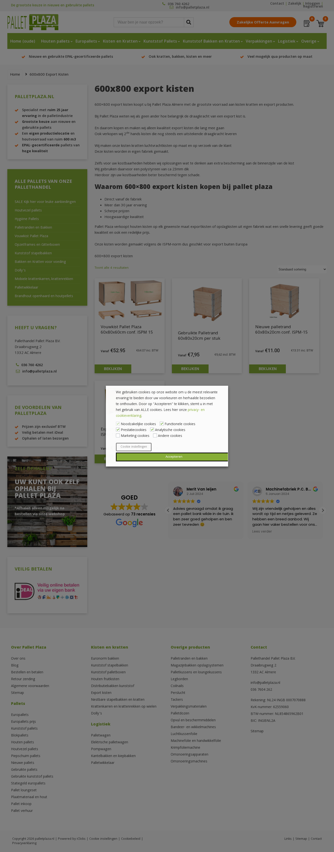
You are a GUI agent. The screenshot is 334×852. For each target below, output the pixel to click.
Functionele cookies (180, 424)
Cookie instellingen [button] (134, 447)
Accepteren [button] (174, 457)
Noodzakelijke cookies (138, 424)
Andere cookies (170, 436)
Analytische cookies (170, 430)
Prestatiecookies (133, 430)
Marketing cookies (135, 436)
